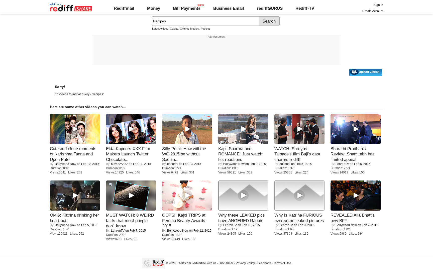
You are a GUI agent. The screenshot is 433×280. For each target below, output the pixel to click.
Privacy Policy (245, 263)
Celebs (174, 28)
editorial (172, 164)
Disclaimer (226, 263)
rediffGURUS (270, 8)
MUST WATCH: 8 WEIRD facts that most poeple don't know (130, 220)
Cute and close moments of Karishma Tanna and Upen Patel (73, 154)
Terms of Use (282, 263)
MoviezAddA (119, 164)
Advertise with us (204, 263)
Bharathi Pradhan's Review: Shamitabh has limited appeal (353, 154)
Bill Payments (186, 8)
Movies (194, 28)
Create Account (372, 11)
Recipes (205, 28)
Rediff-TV (304, 8)
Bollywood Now (65, 164)
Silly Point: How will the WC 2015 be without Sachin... (184, 154)
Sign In (378, 5)
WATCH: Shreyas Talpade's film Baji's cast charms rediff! (297, 154)
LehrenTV (342, 164)
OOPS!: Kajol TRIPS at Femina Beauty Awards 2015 (183, 220)
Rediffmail (124, 8)
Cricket (184, 28)
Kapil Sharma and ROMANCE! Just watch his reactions (240, 154)
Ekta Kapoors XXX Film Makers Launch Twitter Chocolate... (128, 154)
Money (153, 8)
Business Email (228, 8)
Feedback (264, 263)
